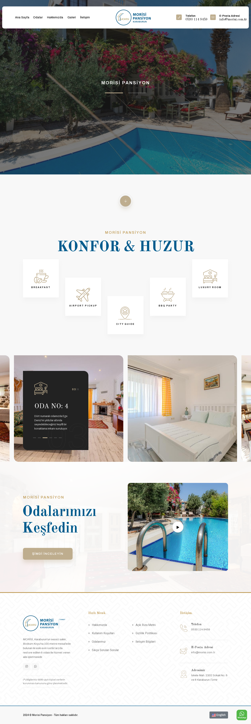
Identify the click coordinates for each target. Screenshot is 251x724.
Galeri (71, 17)
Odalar (38, 17)
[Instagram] (26, 666)
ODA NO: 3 (66, 406)
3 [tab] (44, 437)
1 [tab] (34, 437)
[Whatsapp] (35, 666)
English (221, 714)
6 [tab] (60, 437)
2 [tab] (39, 437)
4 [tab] (50, 437)
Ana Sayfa (22, 17)
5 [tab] (55, 437)
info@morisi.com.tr (203, 652)
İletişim (85, 17)
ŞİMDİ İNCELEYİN (47, 553)
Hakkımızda (55, 17)
